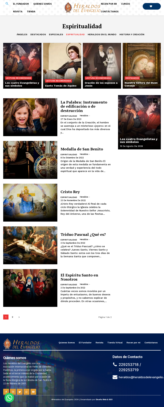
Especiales (56, 34)
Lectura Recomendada (18, 78)
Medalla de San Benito (82, 149)
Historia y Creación (131, 34)
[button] (7, 4)
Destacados (38, 34)
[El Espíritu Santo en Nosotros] (30, 288)
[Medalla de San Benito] (30, 160)
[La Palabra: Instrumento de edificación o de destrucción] (30, 117)
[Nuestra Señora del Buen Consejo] (142, 66)
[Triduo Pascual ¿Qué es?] (30, 245)
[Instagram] (13, 392)
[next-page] (19, 317)
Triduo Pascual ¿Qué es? (83, 234)
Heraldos (84, 115)
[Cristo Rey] (30, 203)
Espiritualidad (75, 34)
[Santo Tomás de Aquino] (62, 66)
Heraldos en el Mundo (102, 34)
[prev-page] (149, 100)
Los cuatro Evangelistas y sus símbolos (138, 140)
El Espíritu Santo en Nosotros (79, 277)
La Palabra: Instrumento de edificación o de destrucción (84, 106)
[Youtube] (33, 392)
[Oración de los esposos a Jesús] (102, 66)
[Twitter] (20, 392)
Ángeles (22, 34)
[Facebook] (6, 392)
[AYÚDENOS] (152, 6)
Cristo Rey (70, 191)
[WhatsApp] (26, 392)
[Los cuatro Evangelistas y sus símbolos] (22, 66)
